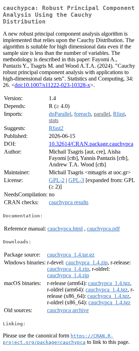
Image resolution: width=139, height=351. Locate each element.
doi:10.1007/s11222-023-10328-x (52, 85)
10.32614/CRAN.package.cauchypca (91, 144)
